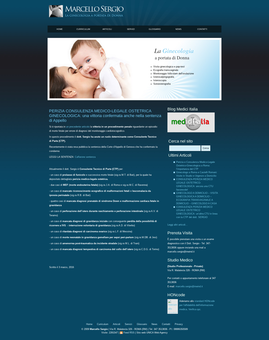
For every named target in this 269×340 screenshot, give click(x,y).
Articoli (107, 29)
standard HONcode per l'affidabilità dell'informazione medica (197, 305)
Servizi (131, 29)
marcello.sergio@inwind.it (189, 286)
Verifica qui (194, 309)
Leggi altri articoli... (177, 224)
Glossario (155, 29)
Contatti (202, 29)
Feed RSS (129, 332)
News (178, 29)
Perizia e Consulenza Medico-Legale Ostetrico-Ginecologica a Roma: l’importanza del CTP (195, 165)
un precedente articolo (78, 126)
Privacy (179, 324)
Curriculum (83, 29)
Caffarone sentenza (85, 157)
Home (60, 29)
